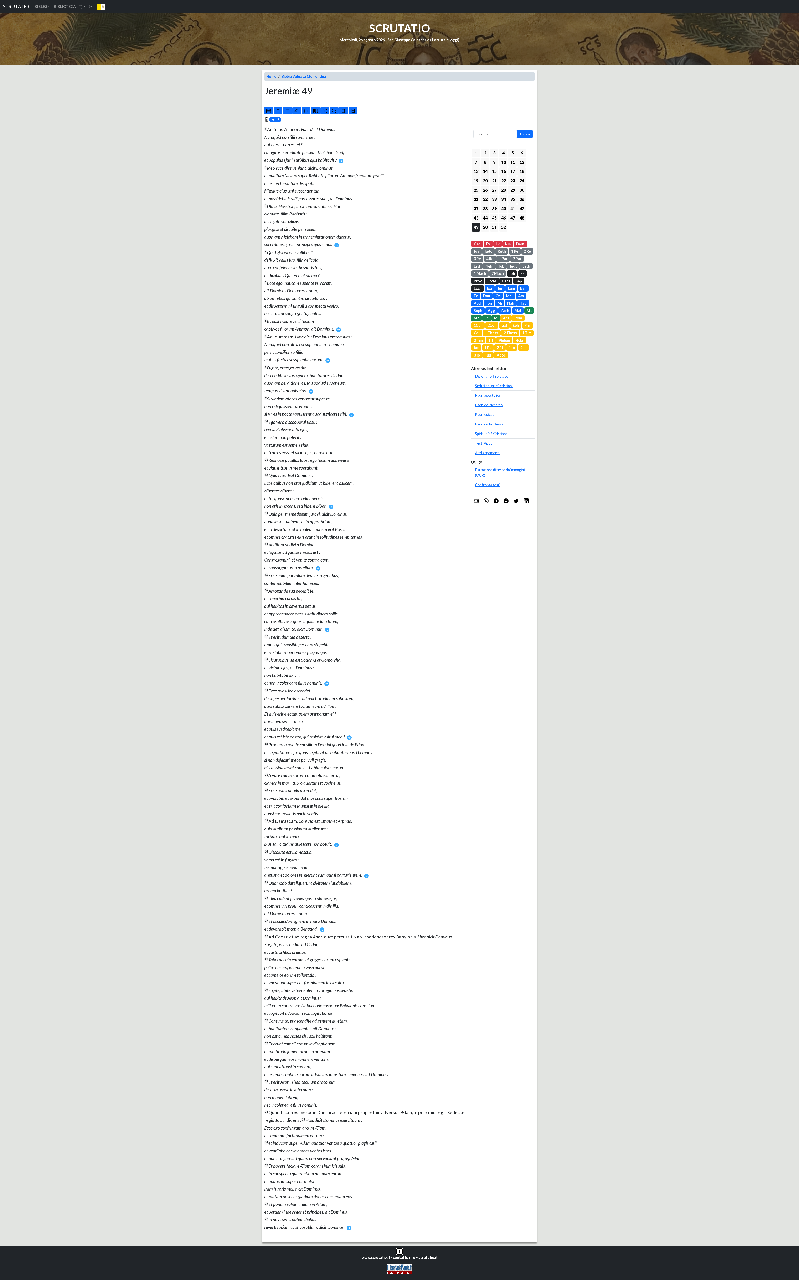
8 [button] (485, 162)
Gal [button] (504, 325)
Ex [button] (488, 244)
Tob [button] (501, 266)
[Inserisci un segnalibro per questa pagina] (353, 110)
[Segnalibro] (343, 110)
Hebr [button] (519, 340)
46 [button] (503, 217)
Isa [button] (489, 288)
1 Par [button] (503, 258)
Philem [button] (504, 340)
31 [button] (476, 199)
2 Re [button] (527, 251)
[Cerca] (334, 110)
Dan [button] (486, 295)
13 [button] (476, 171)
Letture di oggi (445, 39)
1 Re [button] (514, 251)
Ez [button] (476, 295)
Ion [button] (489, 303)
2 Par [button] (517, 258)
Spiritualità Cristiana (491, 433)
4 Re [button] (489, 258)
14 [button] (485, 171)
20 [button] (485, 180)
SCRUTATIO (16, 6)
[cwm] (91, 6)
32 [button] (485, 199)
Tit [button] (490, 340)
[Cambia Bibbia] (324, 110)
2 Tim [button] (478, 340)
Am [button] (521, 295)
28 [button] (503, 190)
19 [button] (476, 180)
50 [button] (485, 227)
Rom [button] (518, 318)
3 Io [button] (477, 355)
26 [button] (485, 190)
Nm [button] (508, 244)
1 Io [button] (512, 347)
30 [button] (522, 190)
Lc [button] (486, 318)
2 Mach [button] (497, 273)
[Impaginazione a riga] (287, 110)
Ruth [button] (502, 251)
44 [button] (485, 217)
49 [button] (476, 227)
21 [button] (494, 180)
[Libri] (268, 110)
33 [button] (494, 199)
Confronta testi (487, 484)
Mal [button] (518, 310)
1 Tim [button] (526, 333)
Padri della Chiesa (489, 424)
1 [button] (476, 152)
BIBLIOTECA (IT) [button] (68, 6)
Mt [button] (529, 310)
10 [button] (503, 162)
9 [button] (494, 162)
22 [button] (503, 180)
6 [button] (522, 152)
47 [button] (512, 217)
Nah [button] (510, 303)
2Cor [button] (492, 325)
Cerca (525, 134)
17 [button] (512, 171)
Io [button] (496, 318)
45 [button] (494, 217)
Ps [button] (522, 273)
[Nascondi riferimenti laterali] (296, 110)
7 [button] (476, 162)
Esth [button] (526, 266)
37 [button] (476, 208)
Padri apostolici (487, 395)
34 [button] (503, 199)
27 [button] (494, 190)
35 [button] (512, 199)
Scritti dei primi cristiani (494, 385)
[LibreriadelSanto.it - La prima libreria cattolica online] (399, 1268)
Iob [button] (512, 273)
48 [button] (522, 217)
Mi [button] (500, 303)
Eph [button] (516, 325)
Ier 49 (275, 119)
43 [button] (476, 217)
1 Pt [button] (487, 347)
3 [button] (494, 152)
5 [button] (512, 152)
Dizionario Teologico (491, 376)
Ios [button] (476, 251)
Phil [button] (527, 325)
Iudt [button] (513, 266)
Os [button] (498, 295)
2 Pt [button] (500, 347)
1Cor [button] (478, 325)
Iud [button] (488, 355)
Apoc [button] (501, 355)
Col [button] (477, 333)
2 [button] (485, 152)
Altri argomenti (487, 452)
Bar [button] (523, 288)
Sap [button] (519, 281)
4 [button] (503, 152)
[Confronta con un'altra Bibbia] (315, 110)
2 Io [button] (523, 347)
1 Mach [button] (480, 273)
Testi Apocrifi (486, 443)
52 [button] (503, 227)
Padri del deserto (489, 405)
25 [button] (476, 190)
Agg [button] (491, 310)
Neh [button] (488, 266)
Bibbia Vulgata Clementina (304, 76)
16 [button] (503, 171)
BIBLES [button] (41, 6)
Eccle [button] (491, 281)
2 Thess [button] (510, 333)
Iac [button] (476, 347)
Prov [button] (478, 281)
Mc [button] (476, 318)
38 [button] (485, 208)
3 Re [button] (477, 258)
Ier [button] (500, 288)
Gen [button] (477, 244)
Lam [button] (511, 288)
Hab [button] (523, 303)
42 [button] (522, 208)
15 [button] (494, 171)
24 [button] (522, 180)
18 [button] (522, 171)
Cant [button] (506, 281)
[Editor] (306, 110)
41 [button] (512, 208)
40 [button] (503, 208)
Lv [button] (498, 244)
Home (271, 76)
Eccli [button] (477, 288)
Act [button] (506, 318)
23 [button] (512, 180)
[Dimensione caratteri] (278, 110)
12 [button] (522, 162)
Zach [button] (505, 310)
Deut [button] (520, 244)
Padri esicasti (485, 414)
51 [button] (494, 227)
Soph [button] (478, 310)
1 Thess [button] (491, 333)
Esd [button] (477, 266)
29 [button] (512, 190)
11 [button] (512, 162)
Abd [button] (477, 303)
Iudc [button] (488, 251)
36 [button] (522, 199)
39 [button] (494, 208)
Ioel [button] (509, 295)
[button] (102, 6)
